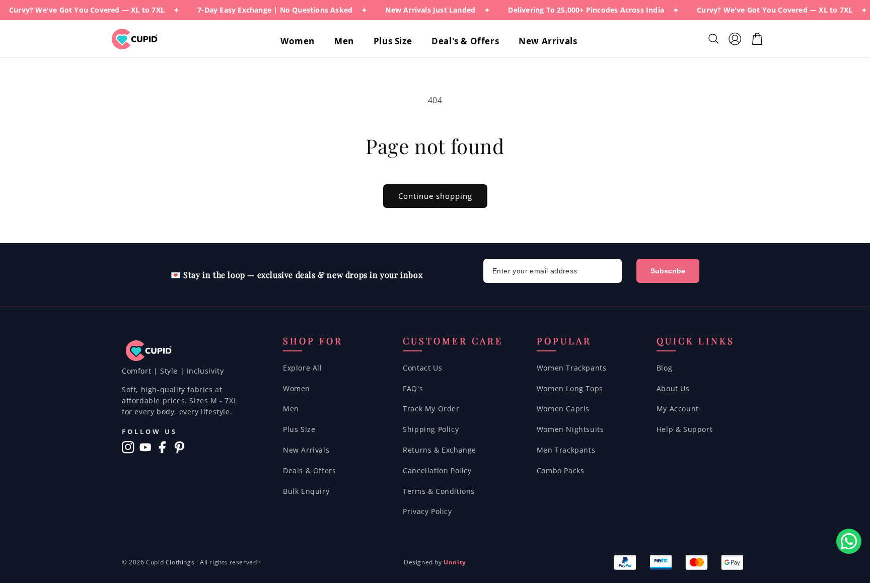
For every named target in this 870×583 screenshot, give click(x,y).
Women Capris (563, 408)
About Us (673, 388)
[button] (301, 41)
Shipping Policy (431, 429)
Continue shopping (435, 196)
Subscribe (667, 271)
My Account (678, 408)
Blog (664, 368)
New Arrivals (306, 450)
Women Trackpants (572, 368)
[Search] (714, 38)
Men (291, 408)
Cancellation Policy (437, 470)
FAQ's (413, 388)
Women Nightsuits (570, 429)
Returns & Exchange (439, 450)
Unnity (455, 562)
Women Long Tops (570, 388)
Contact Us (422, 368)
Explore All (302, 368)
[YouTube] (145, 447)
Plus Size (299, 429)
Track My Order (431, 408)
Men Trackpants (566, 450)
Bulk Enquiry (306, 491)
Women (296, 388)
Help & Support (684, 429)
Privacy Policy (427, 511)
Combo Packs (561, 470)
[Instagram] (128, 447)
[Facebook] (162, 447)
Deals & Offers (309, 470)
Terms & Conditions (439, 491)
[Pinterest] (179, 447)
